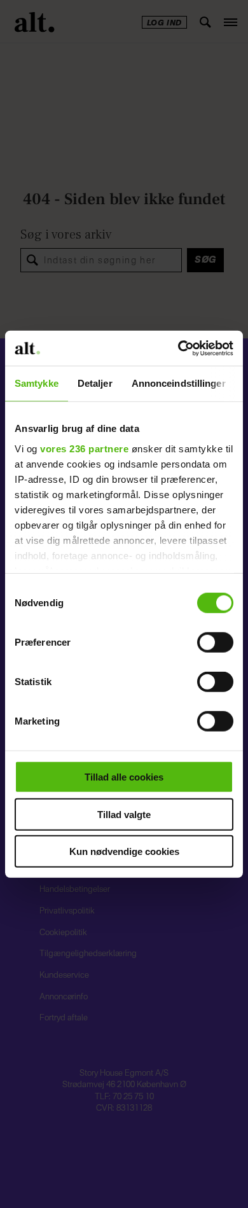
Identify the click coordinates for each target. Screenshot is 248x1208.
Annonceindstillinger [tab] (179, 383)
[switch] (215, 642)
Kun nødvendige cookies (124, 851)
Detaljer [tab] (95, 383)
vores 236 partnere (84, 448)
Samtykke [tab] (37, 383)
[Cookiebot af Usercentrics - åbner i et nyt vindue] (178, 348)
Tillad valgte (124, 814)
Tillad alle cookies (124, 777)
